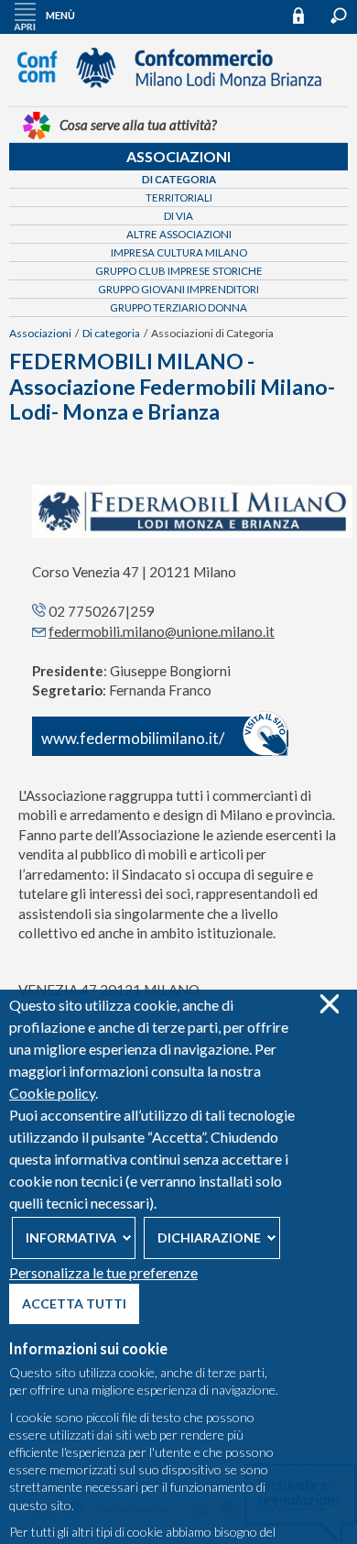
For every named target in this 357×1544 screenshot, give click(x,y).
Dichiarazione (209, 1237)
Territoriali (179, 197)
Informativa (71, 1237)
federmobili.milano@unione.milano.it (162, 631)
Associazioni (178, 156)
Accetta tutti (74, 1303)
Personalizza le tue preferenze (103, 1272)
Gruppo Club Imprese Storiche (179, 271)
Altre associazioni (179, 234)
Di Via (178, 216)
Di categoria (179, 179)
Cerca (339, 15)
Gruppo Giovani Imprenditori (178, 289)
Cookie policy (52, 1092)
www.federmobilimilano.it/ (132, 738)
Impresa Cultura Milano (179, 252)
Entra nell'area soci (306, 15)
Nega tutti (329, 1003)
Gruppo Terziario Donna (178, 307)
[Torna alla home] (178, 96)
